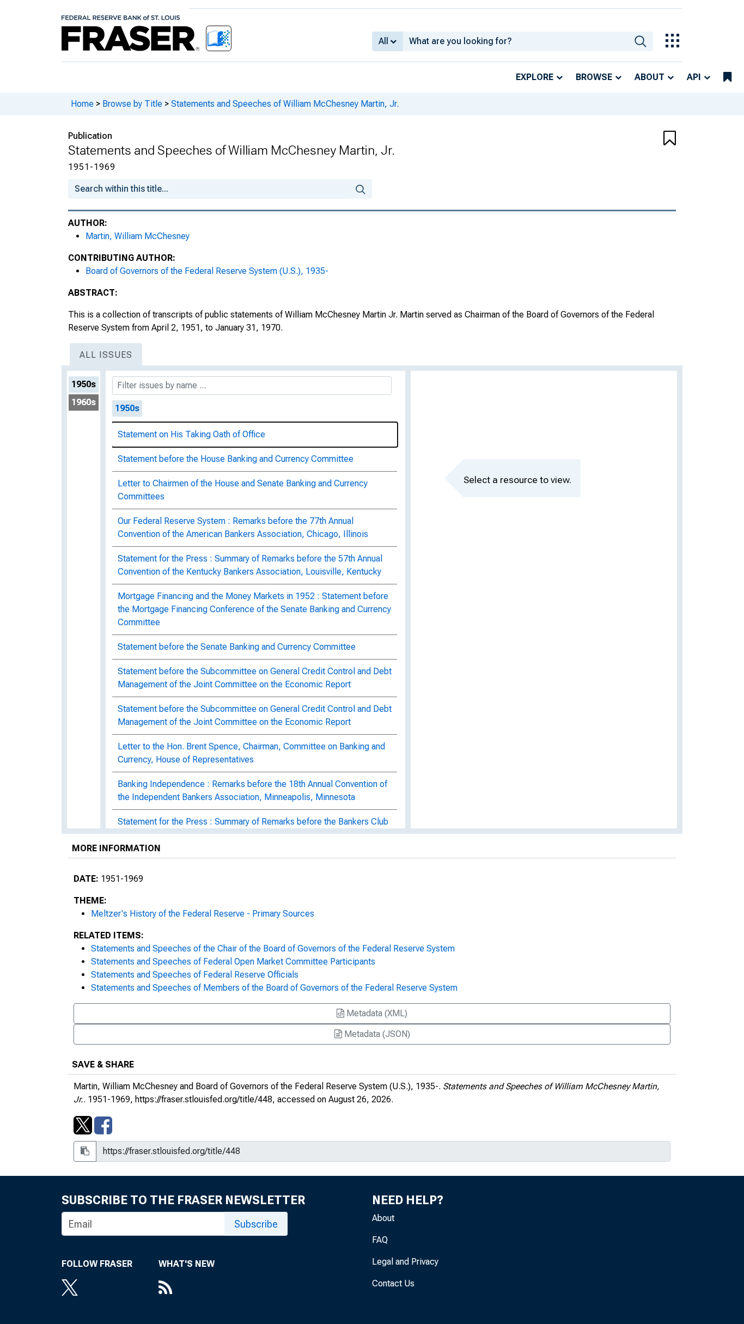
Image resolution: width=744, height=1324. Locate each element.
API (694, 77)
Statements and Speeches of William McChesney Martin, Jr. (285, 104)
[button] (625, 139)
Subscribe (256, 1224)
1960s (83, 402)
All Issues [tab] (106, 355)
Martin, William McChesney (138, 236)
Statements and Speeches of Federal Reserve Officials (194, 974)
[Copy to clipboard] (85, 1151)
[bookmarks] (727, 77)
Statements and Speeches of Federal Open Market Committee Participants (233, 961)
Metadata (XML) (375, 1013)
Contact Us (393, 1283)
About (649, 77)
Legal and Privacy (405, 1261)
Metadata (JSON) (376, 1034)
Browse (594, 77)
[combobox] (516, 41)
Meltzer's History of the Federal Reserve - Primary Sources (202, 913)
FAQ (380, 1240)
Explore (534, 77)
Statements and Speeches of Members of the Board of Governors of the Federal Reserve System (274, 988)
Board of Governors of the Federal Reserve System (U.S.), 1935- (207, 271)
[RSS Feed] (186, 1288)
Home (82, 104)
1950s (83, 384)
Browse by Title (132, 104)
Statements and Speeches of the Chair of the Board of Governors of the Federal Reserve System (273, 948)
